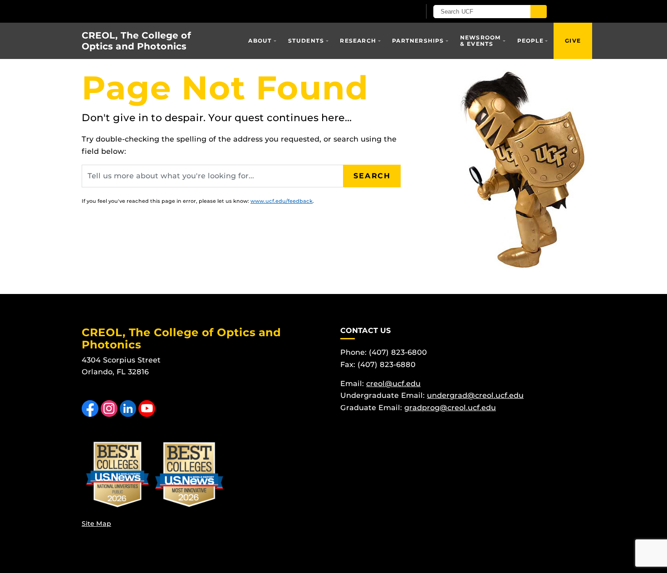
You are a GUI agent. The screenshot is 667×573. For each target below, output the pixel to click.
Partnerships (418, 40)
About (260, 40)
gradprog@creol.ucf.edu (450, 407)
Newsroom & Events (480, 40)
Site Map (96, 523)
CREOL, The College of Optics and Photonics (136, 41)
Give (573, 40)
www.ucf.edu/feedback (281, 201)
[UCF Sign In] (391, 12)
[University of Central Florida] (187, 11)
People (530, 40)
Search (372, 175)
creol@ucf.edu (393, 383)
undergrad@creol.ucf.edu (475, 395)
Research (358, 40)
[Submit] (538, 11)
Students (306, 40)
